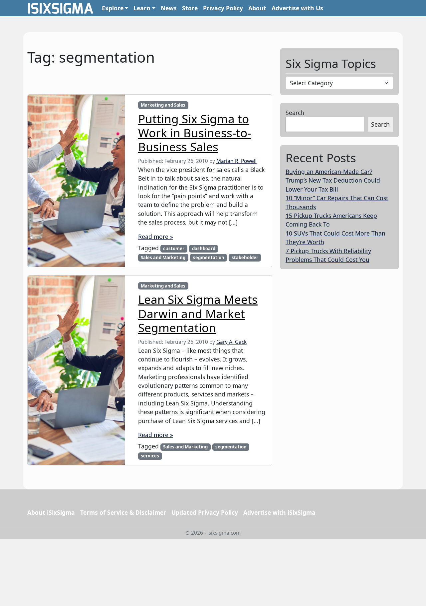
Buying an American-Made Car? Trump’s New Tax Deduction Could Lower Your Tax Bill (333, 180)
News (169, 8)
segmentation (208, 258)
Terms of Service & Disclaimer (123, 512)
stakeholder (245, 258)
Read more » (155, 237)
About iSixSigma (51, 512)
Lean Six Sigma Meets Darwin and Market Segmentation (198, 313)
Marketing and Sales (163, 105)
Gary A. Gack (231, 341)
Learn (141, 8)
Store (190, 8)
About (257, 8)
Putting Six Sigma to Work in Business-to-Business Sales (194, 133)
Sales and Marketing (163, 258)
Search (295, 113)
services (150, 456)
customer (173, 249)
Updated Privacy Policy (204, 512)
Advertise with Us (297, 8)
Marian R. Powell (236, 161)
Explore (112, 8)
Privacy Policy (223, 8)
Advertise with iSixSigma (279, 512)
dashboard (203, 249)
